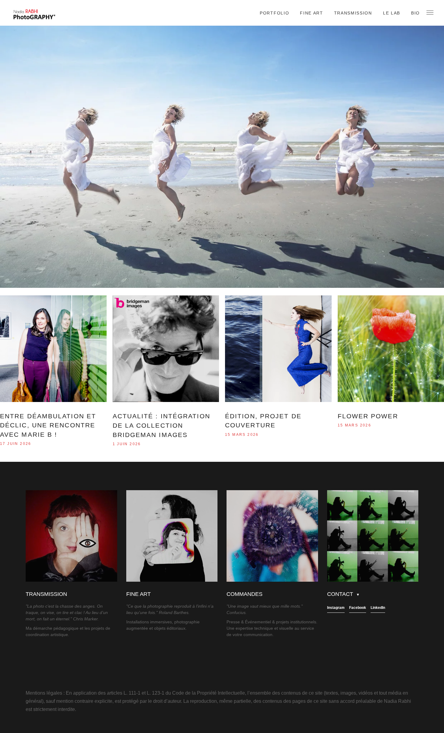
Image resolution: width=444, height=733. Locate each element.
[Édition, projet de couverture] (278, 348)
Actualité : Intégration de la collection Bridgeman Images (161, 425)
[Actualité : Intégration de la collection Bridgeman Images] (166, 348)
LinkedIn (378, 608)
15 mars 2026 (242, 434)
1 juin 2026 (127, 444)
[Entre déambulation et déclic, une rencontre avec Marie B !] (53, 348)
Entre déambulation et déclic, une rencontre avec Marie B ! (48, 425)
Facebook (357, 608)
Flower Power (368, 416)
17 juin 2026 (15, 444)
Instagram (336, 608)
